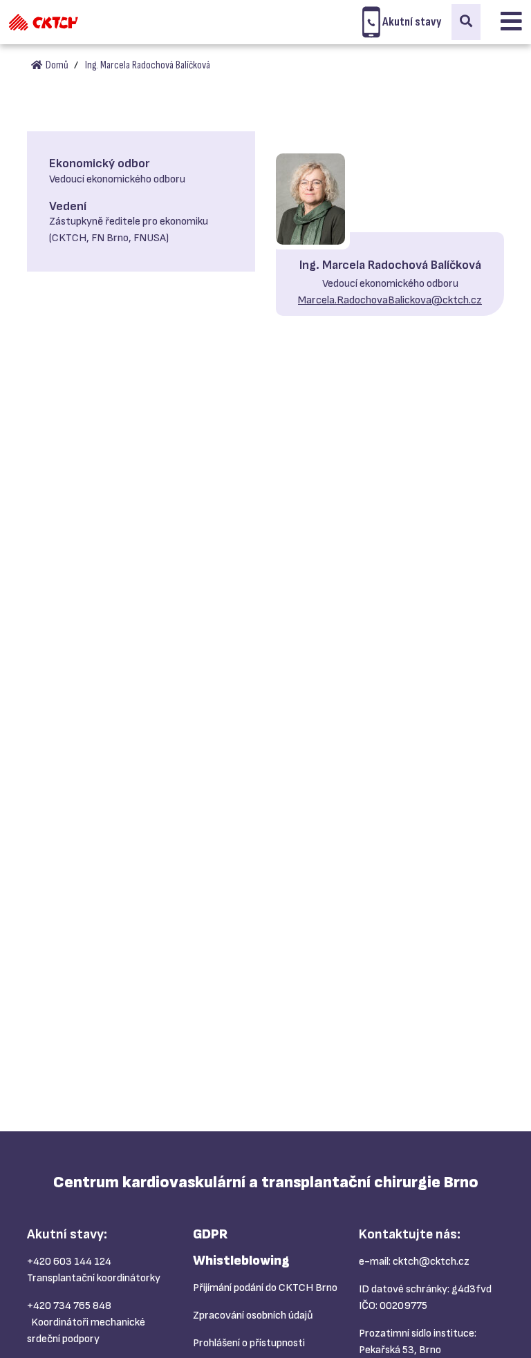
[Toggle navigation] (511, 22)
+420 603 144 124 (69, 1261)
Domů (56, 65)
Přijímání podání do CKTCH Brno (265, 1287)
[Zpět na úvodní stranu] (43, 22)
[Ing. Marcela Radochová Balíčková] (310, 199)
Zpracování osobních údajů (253, 1315)
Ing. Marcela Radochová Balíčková (147, 65)
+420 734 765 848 (69, 1305)
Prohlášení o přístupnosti (249, 1343)
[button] (466, 22)
